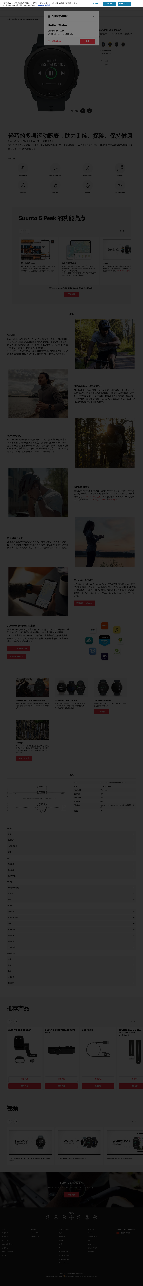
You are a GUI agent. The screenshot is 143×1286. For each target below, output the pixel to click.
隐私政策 (48, 5)
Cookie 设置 (94, 3)
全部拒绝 (109, 3)
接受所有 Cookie (124, 3)
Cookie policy (41, 5)
